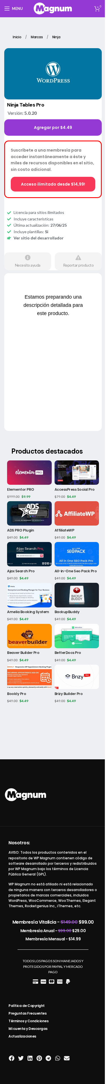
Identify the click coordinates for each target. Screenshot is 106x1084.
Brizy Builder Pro (69, 693)
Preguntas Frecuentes (27, 1013)
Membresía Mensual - (53, 939)
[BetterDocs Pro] (77, 636)
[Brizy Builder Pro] (77, 677)
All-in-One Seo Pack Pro (76, 571)
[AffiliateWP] (77, 513)
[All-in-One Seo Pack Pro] (77, 554)
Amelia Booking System (28, 611)
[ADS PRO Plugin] (29, 513)
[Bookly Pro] (29, 677)
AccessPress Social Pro (75, 489)
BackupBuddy (67, 611)
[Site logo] (53, 8)
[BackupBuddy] (77, 595)
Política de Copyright (26, 1005)
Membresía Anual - (53, 931)
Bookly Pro (16, 693)
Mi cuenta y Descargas (27, 1028)
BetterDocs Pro (68, 652)
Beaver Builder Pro (23, 652)
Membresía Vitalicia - (53, 922)
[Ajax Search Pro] (29, 554)
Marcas (37, 37)
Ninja (56, 37)
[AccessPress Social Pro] (77, 472)
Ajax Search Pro (21, 571)
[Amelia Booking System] (29, 595)
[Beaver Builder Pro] (29, 636)
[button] (11, 1058)
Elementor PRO (20, 489)
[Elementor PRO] (29, 472)
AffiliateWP (64, 530)
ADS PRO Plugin (20, 530)
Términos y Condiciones (28, 1021)
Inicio (17, 37)
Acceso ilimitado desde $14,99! (53, 184)
